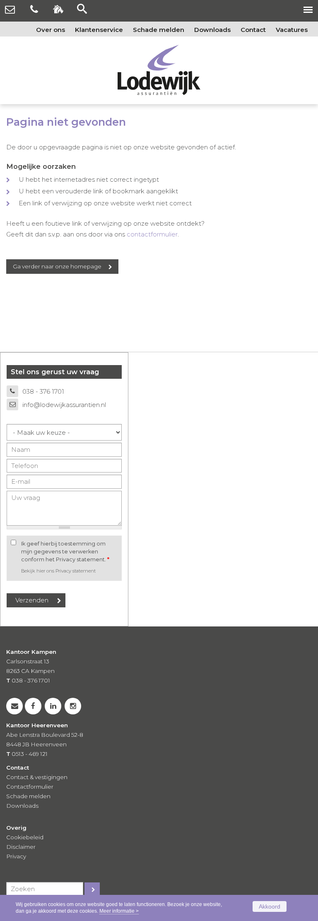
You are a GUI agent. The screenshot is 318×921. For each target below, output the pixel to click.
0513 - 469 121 (30, 753)
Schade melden (28, 796)
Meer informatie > (119, 911)
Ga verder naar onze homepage (57, 266)
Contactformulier (29, 786)
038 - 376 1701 (43, 391)
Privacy (16, 856)
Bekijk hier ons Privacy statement (58, 571)
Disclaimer (21, 846)
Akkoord (269, 906)
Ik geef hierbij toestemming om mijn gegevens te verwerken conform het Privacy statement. (65, 552)
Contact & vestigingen (36, 777)
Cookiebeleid (24, 837)
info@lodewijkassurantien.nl (64, 405)
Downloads (22, 805)
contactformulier (152, 234)
